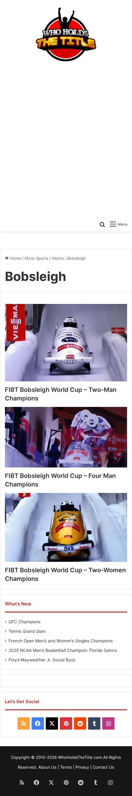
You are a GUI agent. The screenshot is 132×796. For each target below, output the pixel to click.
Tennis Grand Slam (27, 631)
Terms (66, 767)
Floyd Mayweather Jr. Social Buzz (42, 659)
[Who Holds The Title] (66, 35)
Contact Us (103, 767)
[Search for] (102, 224)
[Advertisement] (66, 139)
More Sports (37, 258)
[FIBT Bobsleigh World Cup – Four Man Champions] (66, 437)
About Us (47, 767)
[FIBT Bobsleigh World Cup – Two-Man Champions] (66, 342)
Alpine (58, 258)
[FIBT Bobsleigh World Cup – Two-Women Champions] (66, 527)
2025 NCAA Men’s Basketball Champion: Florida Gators (63, 650)
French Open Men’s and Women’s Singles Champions (61, 640)
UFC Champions (25, 621)
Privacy (82, 767)
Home (15, 258)
